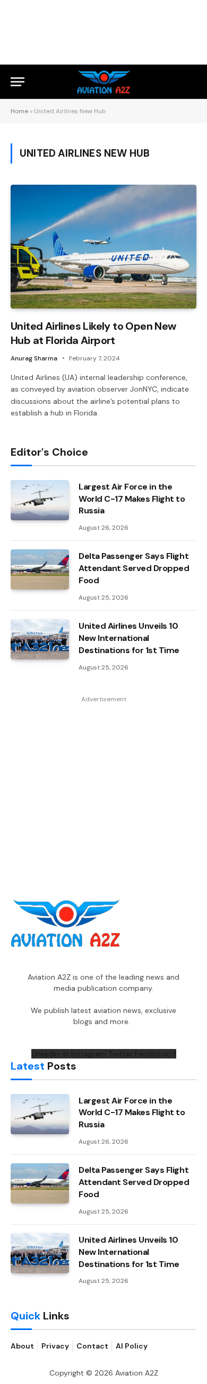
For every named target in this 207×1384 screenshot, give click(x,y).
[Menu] (17, 82)
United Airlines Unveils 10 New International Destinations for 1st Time (129, 638)
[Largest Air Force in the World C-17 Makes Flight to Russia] (40, 500)
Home (19, 111)
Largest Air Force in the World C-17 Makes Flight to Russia (132, 499)
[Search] (191, 82)
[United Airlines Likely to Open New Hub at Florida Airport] (103, 246)
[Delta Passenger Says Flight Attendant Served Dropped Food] (40, 569)
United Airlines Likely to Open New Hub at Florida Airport (93, 333)
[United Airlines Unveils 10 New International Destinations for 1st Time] (40, 639)
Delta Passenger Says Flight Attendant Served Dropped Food (134, 568)
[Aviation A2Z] (104, 82)
